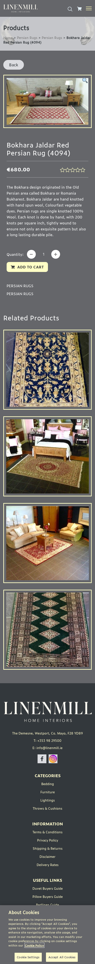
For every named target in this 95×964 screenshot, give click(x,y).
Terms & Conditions (47, 832)
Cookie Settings (28, 957)
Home (8, 37)
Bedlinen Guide (47, 904)
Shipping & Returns (48, 848)
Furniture (47, 792)
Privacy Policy (47, 840)
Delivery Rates (48, 864)
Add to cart (30, 267)
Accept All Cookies (61, 957)
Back (13, 64)
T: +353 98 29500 (47, 740)
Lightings (47, 800)
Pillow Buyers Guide (47, 896)
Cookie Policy (34, 945)
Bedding (47, 783)
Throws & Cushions (47, 808)
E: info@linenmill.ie (47, 747)
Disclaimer (47, 856)
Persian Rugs (27, 37)
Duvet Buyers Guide (47, 888)
